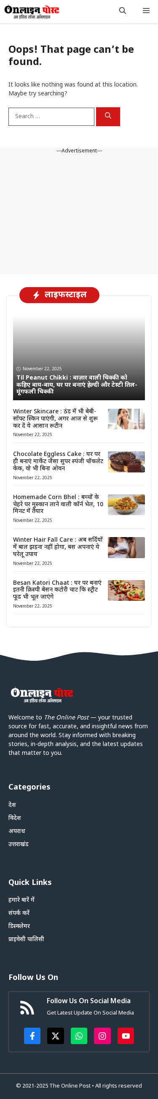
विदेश (14, 818)
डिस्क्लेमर (19, 927)
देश (12, 805)
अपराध (16, 832)
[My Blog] (31, 11)
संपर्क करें (18, 913)
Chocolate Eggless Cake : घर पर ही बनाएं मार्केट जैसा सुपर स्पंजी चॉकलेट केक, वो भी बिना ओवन (58, 461)
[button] (122, 11)
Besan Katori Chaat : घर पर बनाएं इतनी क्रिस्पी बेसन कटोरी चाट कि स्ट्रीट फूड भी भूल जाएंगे (57, 590)
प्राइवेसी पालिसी (26, 940)
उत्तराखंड (18, 845)
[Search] (108, 117)
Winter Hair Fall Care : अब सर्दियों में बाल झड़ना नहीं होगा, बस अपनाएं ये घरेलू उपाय (58, 547)
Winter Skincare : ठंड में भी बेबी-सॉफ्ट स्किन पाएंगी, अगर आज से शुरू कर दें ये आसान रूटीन (55, 419)
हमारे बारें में (21, 900)
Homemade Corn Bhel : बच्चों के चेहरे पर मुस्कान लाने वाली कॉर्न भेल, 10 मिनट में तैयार (58, 505)
